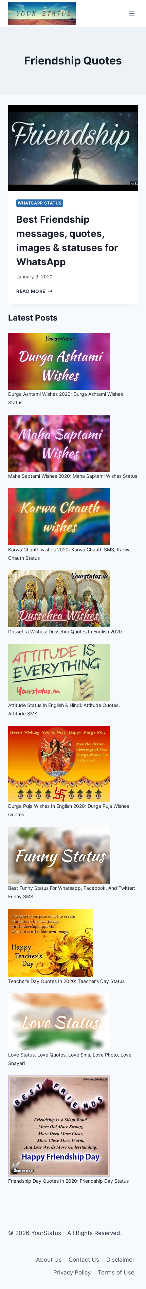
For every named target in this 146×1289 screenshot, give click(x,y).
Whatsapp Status (40, 202)
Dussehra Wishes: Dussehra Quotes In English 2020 (65, 631)
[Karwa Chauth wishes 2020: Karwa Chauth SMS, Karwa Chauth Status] (73, 516)
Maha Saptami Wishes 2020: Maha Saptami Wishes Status (72, 476)
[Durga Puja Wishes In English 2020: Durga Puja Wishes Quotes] (73, 764)
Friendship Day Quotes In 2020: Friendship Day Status (68, 1181)
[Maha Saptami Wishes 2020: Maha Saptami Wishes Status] (73, 443)
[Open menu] (131, 13)
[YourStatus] (42, 13)
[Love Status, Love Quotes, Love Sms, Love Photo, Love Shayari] (73, 1021)
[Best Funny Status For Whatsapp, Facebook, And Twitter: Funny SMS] (73, 855)
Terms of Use (116, 1272)
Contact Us (84, 1259)
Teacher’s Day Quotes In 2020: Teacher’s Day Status (66, 981)
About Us (49, 1259)
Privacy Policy (72, 1272)
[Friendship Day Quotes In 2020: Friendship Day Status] (73, 1126)
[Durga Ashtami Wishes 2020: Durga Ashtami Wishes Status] (73, 361)
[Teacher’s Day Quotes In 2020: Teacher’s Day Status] (73, 943)
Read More (34, 291)
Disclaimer (120, 1259)
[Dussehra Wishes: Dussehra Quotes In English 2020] (73, 598)
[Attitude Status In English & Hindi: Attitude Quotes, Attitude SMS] (73, 672)
